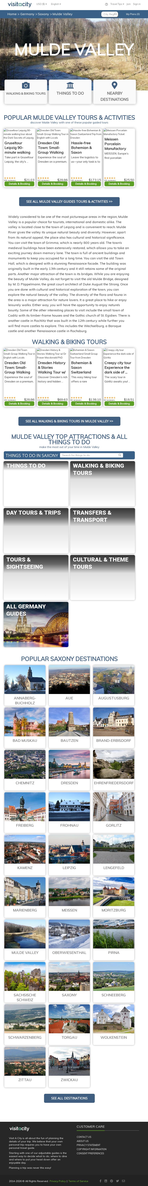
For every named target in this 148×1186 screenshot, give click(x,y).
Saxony (44, 14)
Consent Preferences (90, 1153)
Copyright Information (91, 1149)
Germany (27, 14)
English (55, 4)
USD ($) (40, 4)
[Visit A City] (19, 1128)
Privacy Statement (88, 1145)
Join (129, 4)
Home (12, 14)
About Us (83, 1141)
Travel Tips (116, 4)
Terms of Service (78, 1181)
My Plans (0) (133, 14)
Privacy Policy (58, 1181)
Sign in (137, 4)
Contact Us (84, 1136)
